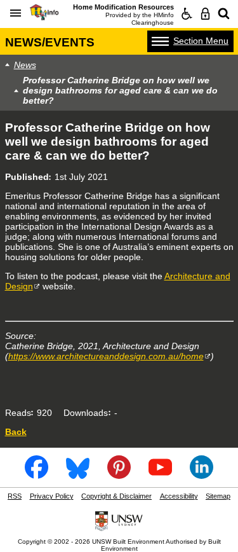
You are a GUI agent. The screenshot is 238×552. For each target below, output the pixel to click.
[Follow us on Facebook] (37, 474)
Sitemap (218, 496)
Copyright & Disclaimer (116, 496)
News (25, 65)
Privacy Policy (52, 496)
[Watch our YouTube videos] (161, 474)
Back (16, 432)
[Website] (224, 14)
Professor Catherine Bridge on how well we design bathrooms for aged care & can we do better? (120, 90)
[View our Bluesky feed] (78, 474)
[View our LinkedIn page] (202, 474)
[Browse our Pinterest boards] (119, 474)
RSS (15, 496)
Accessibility (179, 496)
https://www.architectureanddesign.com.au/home (106, 356)
